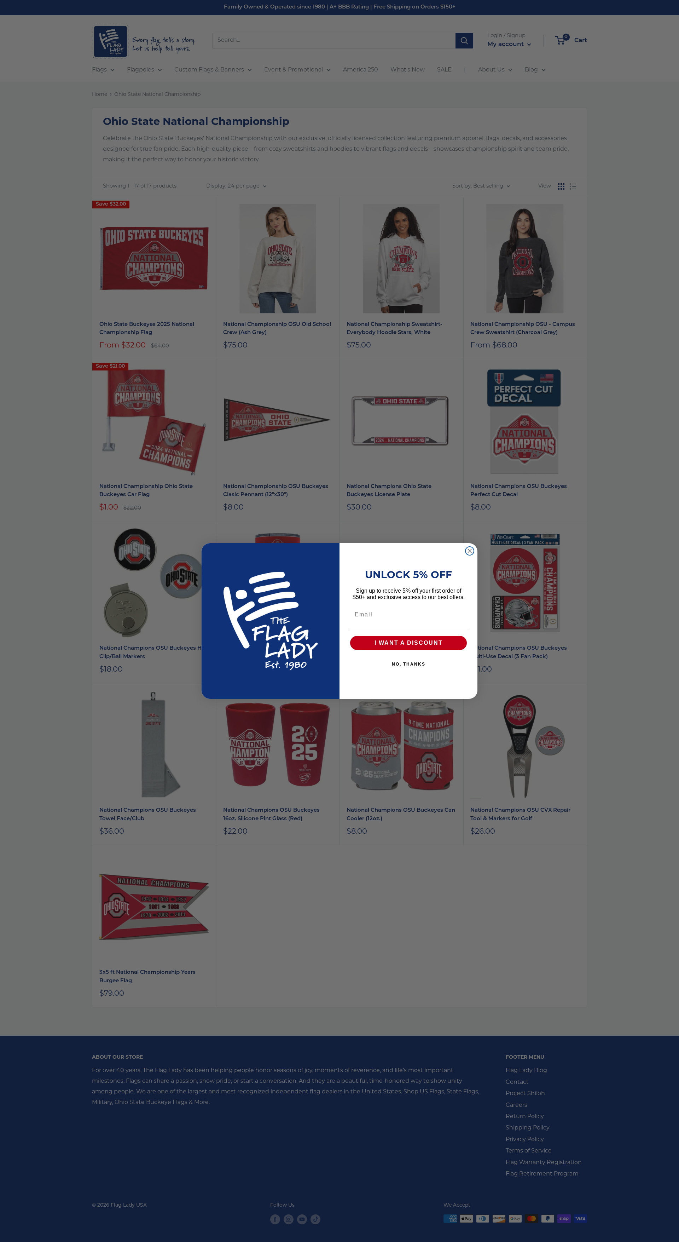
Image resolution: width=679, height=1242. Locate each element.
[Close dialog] (469, 551)
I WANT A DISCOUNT (409, 643)
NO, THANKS (408, 664)
